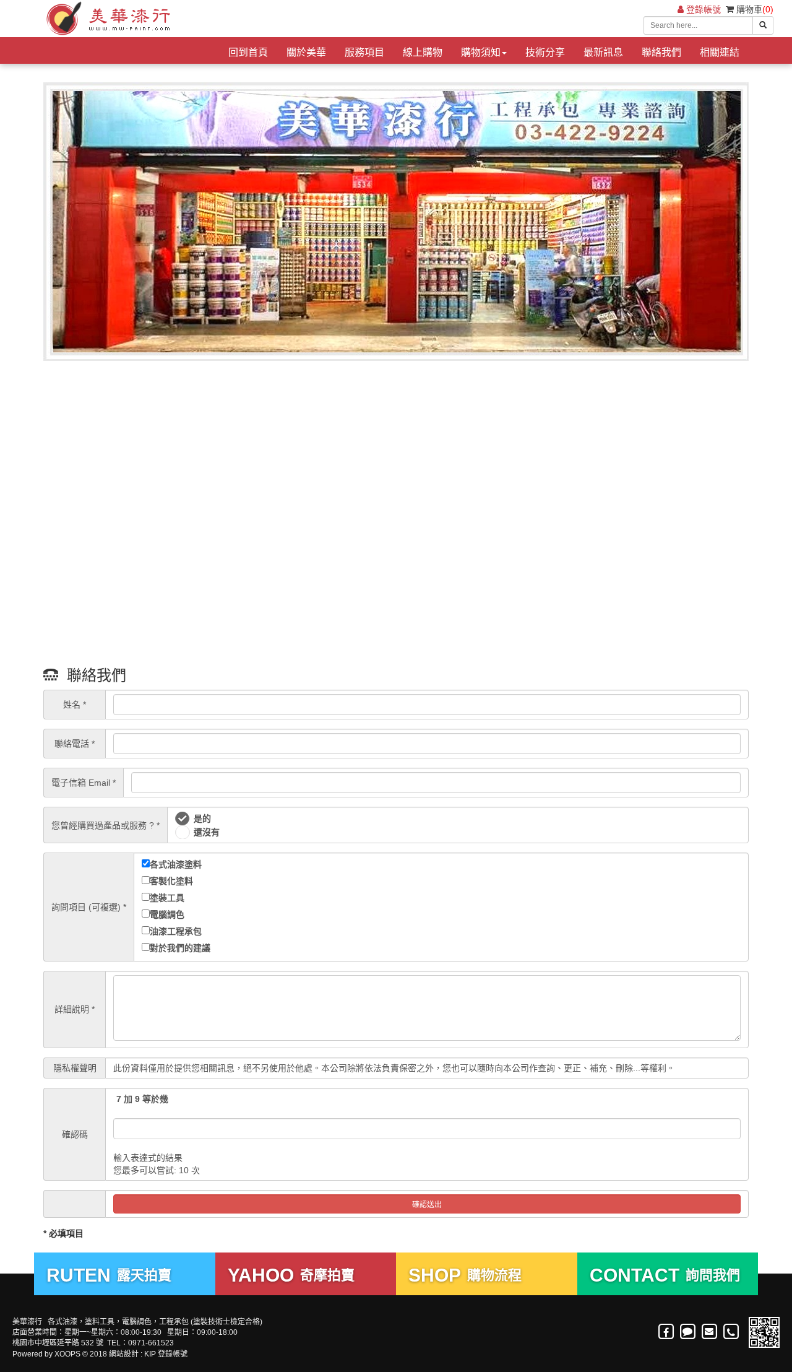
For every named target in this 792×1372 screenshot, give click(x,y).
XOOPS (67, 1354)
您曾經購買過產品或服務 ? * (105, 825)
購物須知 (481, 52)
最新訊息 (603, 52)
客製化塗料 (171, 881)
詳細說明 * (74, 1009)
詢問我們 (665, 1275)
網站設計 (124, 1354)
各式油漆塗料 (176, 864)
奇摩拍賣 (291, 1275)
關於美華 (306, 52)
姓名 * (74, 705)
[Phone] (731, 1331)
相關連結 (719, 52)
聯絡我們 (661, 52)
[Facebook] (667, 1331)
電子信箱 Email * (83, 783)
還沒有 (207, 832)
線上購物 (422, 52)
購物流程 (465, 1275)
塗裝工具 (167, 898)
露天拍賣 (108, 1275)
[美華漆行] (106, 18)
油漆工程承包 (176, 931)
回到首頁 (248, 52)
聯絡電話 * (74, 744)
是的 (202, 818)
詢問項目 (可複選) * (88, 907)
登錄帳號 (702, 9)
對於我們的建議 (180, 948)
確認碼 (75, 1134)
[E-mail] (710, 1331)
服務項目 (364, 52)
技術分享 (545, 52)
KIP (150, 1354)
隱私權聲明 (75, 1068)
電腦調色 (167, 914)
